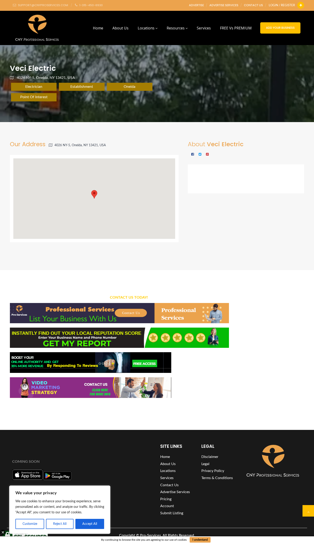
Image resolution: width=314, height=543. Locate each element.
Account (167, 506)
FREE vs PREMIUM (236, 28)
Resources (176, 28)
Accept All (89, 524)
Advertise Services (223, 5)
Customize (30, 524)
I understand (200, 539)
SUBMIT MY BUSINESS (278, 350)
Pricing (165, 499)
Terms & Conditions (217, 478)
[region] (59, 510)
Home (98, 28)
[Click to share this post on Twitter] (200, 154)
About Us (120, 28)
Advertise (196, 5)
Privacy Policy (212, 471)
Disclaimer (209, 457)
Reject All (59, 524)
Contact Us (253, 5)
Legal (205, 464)
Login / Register (282, 5)
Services (204, 28)
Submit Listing (171, 513)
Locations (146, 28)
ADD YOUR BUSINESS (280, 28)
